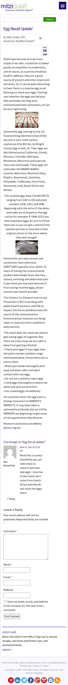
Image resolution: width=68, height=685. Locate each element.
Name (7, 564)
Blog (23, 663)
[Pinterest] (11, 680)
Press (44, 663)
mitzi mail (9, 632)
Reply (12, 498)
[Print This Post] (40, 37)
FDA (43, 135)
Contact (44, 666)
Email (7, 577)
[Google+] (37, 680)
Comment (10, 531)
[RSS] (57, 680)
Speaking (53, 663)
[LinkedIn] (17, 680)
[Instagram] (51, 680)
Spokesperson (33, 663)
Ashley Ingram (12, 427)
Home (4, 663)
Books (63, 663)
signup (6, 649)
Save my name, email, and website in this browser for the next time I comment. (25, 606)
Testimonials (25, 666)
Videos (36, 666)
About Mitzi (14, 663)
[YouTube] (44, 680)
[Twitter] (24, 680)
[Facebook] (31, 680)
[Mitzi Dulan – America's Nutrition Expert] (17, 7)
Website (8, 589)
